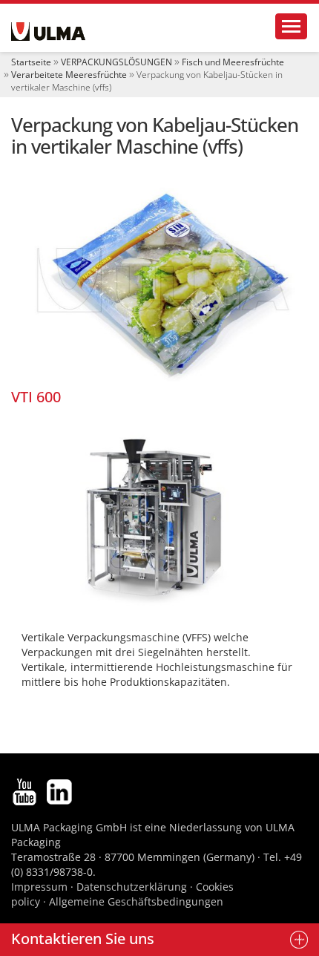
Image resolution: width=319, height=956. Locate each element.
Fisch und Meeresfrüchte (233, 62)
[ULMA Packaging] (48, 31)
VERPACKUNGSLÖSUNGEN (116, 62)
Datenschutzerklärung (133, 887)
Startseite (31, 62)
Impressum (39, 887)
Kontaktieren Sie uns (82, 939)
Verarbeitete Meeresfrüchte (69, 74)
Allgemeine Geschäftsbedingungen (136, 901)
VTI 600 (36, 397)
